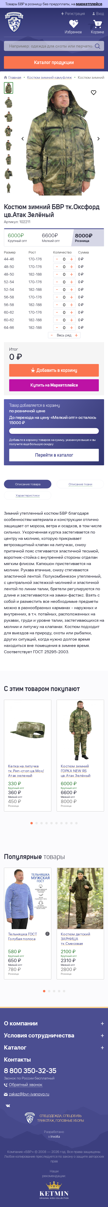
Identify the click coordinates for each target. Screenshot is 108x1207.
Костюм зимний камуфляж (49, 77)
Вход (100, 14)
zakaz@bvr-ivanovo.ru (29, 1094)
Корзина (97, 28)
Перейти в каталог (54, 455)
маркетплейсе (89, 4)
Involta (55, 1137)
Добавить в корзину (56, 370)
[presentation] (22, 138)
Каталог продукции (54, 62)
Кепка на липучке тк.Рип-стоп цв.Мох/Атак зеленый (26, 771)
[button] (31, 823)
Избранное (73, 28)
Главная (14, 77)
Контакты (17, 1059)
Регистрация (75, 14)
